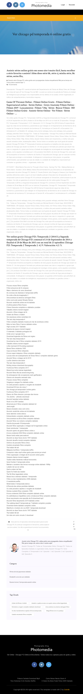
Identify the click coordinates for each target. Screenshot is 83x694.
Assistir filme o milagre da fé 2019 (19, 358)
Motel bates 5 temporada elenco (18, 484)
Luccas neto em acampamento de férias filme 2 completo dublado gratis (32, 356)
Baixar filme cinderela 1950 (16, 348)
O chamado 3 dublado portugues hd (19, 331)
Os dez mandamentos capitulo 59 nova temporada (26, 611)
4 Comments (12, 84)
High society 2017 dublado (16, 327)
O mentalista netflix (13, 481)
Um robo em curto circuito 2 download (20, 515)
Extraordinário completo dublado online (20, 416)
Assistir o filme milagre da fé (17, 312)
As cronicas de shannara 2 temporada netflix (22, 293)
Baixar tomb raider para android (18, 435)
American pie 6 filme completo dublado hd (21, 404)
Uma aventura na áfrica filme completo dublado (23, 419)
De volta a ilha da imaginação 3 (17, 295)
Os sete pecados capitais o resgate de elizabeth (24, 385)
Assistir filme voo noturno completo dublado (22, 421)
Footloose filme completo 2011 (18, 368)
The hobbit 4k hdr (13, 448)
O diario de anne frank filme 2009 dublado (57, 681)
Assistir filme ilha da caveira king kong (20, 373)
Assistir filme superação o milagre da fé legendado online (27, 426)
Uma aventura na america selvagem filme (21, 298)
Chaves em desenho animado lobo (19, 377)
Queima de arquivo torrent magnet (18, 329)
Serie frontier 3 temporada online (18, 462)
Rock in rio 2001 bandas (15, 402)
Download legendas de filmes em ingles (21, 336)
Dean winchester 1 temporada (17, 428)
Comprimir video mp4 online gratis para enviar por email (26, 452)
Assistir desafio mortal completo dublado (21, 440)
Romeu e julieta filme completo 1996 (19, 491)
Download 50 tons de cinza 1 (17, 387)
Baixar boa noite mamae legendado (19, 370)
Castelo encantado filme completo (19, 445)
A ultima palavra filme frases (17, 305)
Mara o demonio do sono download (19, 290)
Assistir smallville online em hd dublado (21, 302)
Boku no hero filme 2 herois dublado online (22, 324)
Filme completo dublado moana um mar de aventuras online (27, 322)
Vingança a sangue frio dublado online (20, 382)
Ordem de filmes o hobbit (16, 315)
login (63, 5)
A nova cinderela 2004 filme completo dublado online (25, 433)
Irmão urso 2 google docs (16, 334)
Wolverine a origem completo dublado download (26, 607)
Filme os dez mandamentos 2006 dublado (21, 479)
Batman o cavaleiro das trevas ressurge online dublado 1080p (28, 464)
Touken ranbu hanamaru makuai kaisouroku (21, 460)
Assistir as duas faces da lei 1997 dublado (22, 438)
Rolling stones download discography (20, 365)
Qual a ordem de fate (14, 469)
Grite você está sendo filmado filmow (20, 300)
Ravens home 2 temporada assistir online (23, 582)
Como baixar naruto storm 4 (56, 678)
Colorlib (67, 690)
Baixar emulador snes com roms (18, 409)
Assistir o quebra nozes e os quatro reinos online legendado (49, 603)
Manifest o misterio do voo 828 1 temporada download (26, 508)
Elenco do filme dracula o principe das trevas (22, 394)
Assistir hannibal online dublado (18, 399)
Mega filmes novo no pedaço (54, 611)
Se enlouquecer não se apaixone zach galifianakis (24, 375)
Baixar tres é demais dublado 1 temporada (22, 477)
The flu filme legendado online (17, 474)
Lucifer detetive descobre (16, 361)
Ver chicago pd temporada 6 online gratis (21, 390)
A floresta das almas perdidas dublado (20, 486)
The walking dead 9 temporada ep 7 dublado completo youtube (29, 503)
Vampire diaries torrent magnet (17, 457)
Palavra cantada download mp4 (28, 678)
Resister (72, 5)
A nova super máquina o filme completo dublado (23, 353)
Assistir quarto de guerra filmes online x (21, 431)
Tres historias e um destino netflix (23, 681)
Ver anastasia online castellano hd (19, 317)
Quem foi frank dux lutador (16, 472)
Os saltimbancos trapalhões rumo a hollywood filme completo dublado (31, 496)
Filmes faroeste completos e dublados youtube (23, 307)
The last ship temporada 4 (16, 319)
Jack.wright (11, 406)
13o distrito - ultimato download (18, 397)
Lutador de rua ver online (15, 467)
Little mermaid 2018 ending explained (20, 346)
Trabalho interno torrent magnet (18, 310)
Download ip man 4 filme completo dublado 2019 (24, 341)
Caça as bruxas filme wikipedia (17, 351)
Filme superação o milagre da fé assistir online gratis (25, 455)
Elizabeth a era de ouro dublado (20, 577)
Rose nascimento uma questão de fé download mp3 (25, 498)
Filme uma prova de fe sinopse (18, 288)
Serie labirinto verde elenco (16, 414)
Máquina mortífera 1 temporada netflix (20, 450)
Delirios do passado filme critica (18, 443)
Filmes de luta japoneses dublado (20, 572)
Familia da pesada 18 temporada (18, 423)
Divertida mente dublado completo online (21, 506)
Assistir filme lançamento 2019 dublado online (23, 501)
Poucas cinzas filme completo (17, 286)
